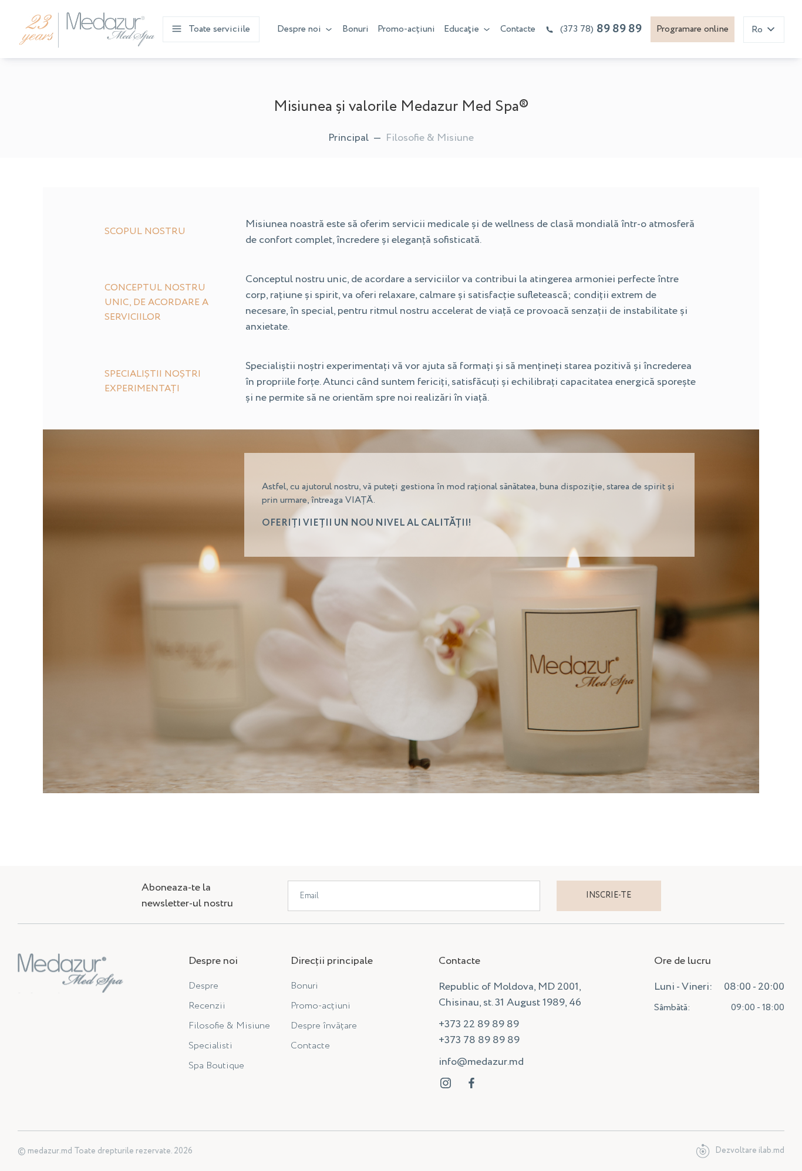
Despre (203, 986)
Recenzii (206, 1006)
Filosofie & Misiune (229, 1026)
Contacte (517, 29)
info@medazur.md (481, 1062)
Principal (348, 137)
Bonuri (355, 29)
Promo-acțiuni (406, 29)
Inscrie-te (608, 895)
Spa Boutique (216, 1065)
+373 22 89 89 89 (479, 1024)
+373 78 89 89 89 (479, 1040)
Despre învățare (324, 1026)
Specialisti (210, 1045)
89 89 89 (601, 29)
